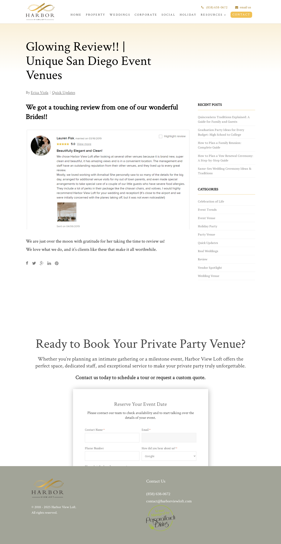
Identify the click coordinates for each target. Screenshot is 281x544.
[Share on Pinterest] (56, 263)
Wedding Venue (208, 276)
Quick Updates (63, 92)
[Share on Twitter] (34, 263)
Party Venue (206, 234)
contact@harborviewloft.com (169, 501)
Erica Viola (39, 92)
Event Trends (207, 209)
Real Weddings (208, 251)
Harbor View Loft (63, 507)
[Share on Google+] (42, 263)
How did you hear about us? (159, 448)
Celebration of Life (211, 201)
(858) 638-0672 (216, 7)
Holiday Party (207, 226)
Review (202, 259)
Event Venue (206, 218)
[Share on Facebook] (27, 263)
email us (245, 7)
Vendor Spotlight (210, 268)
